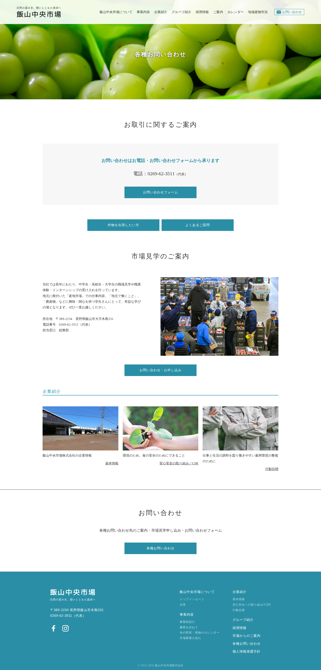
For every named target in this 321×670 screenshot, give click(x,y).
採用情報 (202, 12)
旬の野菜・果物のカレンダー (199, 632)
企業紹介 (160, 12)
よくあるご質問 (197, 225)
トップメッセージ (192, 599)
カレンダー (235, 12)
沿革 (183, 604)
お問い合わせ (292, 12)
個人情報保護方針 (247, 651)
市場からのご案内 (247, 635)
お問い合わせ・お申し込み (160, 370)
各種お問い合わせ (160, 548)
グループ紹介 (181, 12)
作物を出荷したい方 (123, 225)
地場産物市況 (258, 12)
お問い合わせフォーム (160, 192)
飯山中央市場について (116, 12)
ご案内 (218, 12)
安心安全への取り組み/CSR (252, 604)
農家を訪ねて (189, 627)
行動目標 (271, 469)
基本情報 (111, 463)
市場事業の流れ (190, 638)
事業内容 (143, 12)
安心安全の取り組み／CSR (178, 463)
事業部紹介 (187, 622)
